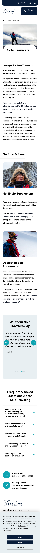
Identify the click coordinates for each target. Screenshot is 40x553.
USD (21, 3)
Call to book (30, 11)
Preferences (20, 548)
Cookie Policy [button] (22, 526)
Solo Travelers (13, 21)
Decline (20, 542)
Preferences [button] (7, 530)
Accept (20, 537)
